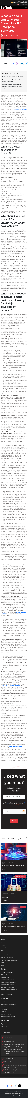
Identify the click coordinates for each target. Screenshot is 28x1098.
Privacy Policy (7, 1095)
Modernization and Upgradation (9, 989)
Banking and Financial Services (8, 1004)
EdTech (3, 1006)
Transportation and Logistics (8, 1016)
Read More (4, 869)
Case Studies (4, 1026)
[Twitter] (19, 1085)
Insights (2, 962)
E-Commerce (4, 1009)
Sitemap (15, 1095)
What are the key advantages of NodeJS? (12, 76)
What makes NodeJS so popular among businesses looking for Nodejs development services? (12, 86)
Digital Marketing (5, 977)
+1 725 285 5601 (23, 4)
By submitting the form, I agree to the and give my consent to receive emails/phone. (15, 803)
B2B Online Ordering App (7, 957)
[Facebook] (7, 1085)
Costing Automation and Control (9, 960)
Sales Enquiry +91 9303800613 (20, 2)
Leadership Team (5, 948)
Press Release (4, 1028)
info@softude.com (9, 1041)
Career (20, 1)
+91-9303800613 (8, 1039)
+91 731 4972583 (8, 1037)
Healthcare (3, 1011)
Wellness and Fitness (6, 1014)
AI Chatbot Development (7, 975)
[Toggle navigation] (26, 7)
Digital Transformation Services (8, 982)
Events (2, 950)
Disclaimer (21, 1095)
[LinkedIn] (15, 1085)
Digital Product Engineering (7, 979)
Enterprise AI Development (7, 984)
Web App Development (7, 994)
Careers (3, 945)
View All (22, 838)
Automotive (3, 1002)
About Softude (4, 943)
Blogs (25, 1)
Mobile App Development (7, 987)
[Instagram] (11, 1085)
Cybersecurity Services (7, 972)
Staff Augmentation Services (8, 992)
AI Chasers (3, 965)
